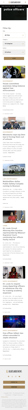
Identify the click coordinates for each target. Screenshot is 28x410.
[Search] (25, 2)
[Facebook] (8, 376)
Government (19, 6)
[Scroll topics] (26, 6)
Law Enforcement (10, 179)
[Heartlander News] (15, 2)
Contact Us (14, 382)
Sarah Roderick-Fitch (8, 109)
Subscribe (14, 387)
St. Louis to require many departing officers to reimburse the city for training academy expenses (14, 288)
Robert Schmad (7, 156)
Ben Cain (6, 203)
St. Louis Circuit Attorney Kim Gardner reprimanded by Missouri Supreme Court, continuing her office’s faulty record (14, 234)
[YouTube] (19, 376)
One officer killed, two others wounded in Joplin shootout (13, 335)
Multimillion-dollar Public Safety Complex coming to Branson (13, 183)
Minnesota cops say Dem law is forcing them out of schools (14, 137)
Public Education (6, 6)
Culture (13, 6)
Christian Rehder (7, 259)
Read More (11, 152)
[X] (12, 376)
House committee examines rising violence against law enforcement (14, 87)
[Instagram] (16, 376)
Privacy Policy (4, 396)
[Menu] (4, 2)
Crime (5, 225)
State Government (10, 281)
